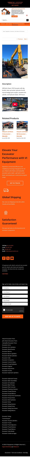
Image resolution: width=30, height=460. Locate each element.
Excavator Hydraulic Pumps (9, 378)
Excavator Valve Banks (8, 431)
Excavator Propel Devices (9, 391)
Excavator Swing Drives (8, 406)
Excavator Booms (7, 351)
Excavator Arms (6, 345)
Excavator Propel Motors (9, 393)
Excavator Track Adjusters (9, 425)
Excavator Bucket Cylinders (9, 355)
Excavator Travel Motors (9, 429)
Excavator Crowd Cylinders (9, 364)
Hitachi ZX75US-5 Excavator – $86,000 (7, 134)
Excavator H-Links (7, 370)
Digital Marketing (7, 446)
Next (25, 39)
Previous (20, 39)
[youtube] (12, 258)
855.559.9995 (10, 245)
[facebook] (4, 258)
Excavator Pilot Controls (8, 387)
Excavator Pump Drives (8, 398)
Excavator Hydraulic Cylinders (10, 373)
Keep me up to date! (12, 316)
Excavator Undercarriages (9, 433)
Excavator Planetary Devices (10, 389)
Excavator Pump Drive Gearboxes (11, 395)
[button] (3, 130)
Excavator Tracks (6, 423)
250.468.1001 (8, 249)
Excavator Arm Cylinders (9, 347)
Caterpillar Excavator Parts (9, 343)
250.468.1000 (8, 247)
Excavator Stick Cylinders (9, 400)
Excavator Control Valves (9, 362)
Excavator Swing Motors (8, 410)
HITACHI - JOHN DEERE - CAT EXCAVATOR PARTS (12, 24)
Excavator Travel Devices (9, 427)
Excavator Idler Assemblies (9, 381)
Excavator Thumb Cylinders (9, 420)
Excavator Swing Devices (9, 404)
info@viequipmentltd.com (15, 3)
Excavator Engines (7, 366)
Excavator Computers (8, 360)
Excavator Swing (6, 416)
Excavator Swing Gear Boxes (10, 408)
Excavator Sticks (6, 402)
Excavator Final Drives (8, 368)
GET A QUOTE (15, 5)
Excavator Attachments (8, 349)
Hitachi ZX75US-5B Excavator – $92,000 (22, 134)
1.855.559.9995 (19, 2)
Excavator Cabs (6, 358)
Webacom (16, 446)
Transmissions (6, 418)
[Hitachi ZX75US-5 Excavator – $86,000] (7, 122)
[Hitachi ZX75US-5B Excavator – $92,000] (22, 122)
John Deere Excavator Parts (9, 341)
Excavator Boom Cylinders (9, 353)
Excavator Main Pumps (8, 385)
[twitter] (8, 258)
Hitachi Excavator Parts (8, 338)
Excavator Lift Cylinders (8, 383)
